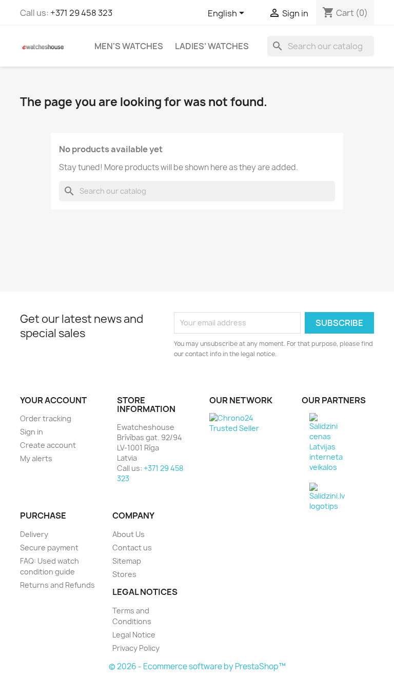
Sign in (31, 432)
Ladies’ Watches (212, 46)
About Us (128, 534)
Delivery (34, 534)
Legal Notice (133, 635)
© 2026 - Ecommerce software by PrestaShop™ (197, 666)
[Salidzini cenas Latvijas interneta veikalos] (326, 442)
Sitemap (126, 561)
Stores (124, 574)
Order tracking (45, 418)
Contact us (132, 547)
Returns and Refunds (57, 585)
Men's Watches (128, 46)
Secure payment (49, 547)
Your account (53, 400)
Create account (48, 445)
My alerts (36, 458)
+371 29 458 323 (81, 12)
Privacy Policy (136, 648)
